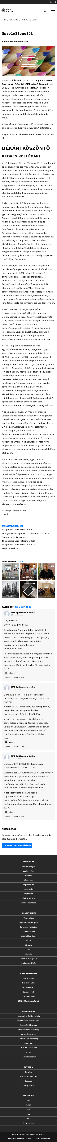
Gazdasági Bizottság (28, 1025)
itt (40, 128)
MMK (28, 1119)
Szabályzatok (28, 992)
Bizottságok (28, 978)
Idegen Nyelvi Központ (28, 922)
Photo (12, 673)
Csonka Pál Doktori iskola (28, 1016)
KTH (28, 950)
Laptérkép (28, 894)
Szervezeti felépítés (28, 1076)
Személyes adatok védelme (19, 1139)
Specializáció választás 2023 (20, 529)
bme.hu (28, 1072)
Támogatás (28, 880)
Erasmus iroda (28, 931)
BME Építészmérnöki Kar (23, 612)
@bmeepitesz (24, 561)
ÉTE (28, 1114)
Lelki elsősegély (28, 1057)
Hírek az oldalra (28, 898)
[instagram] (55, 2)
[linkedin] (51, 2)
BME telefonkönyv (28, 1048)
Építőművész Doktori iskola (29, 1021)
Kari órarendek (28, 983)
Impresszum (28, 885)
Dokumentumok (28, 996)
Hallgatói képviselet (28, 936)
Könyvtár (28, 945)
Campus (28, 1081)
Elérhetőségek (28, 867)
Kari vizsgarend (28, 987)
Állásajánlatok (28, 1085)
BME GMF (28, 1043)
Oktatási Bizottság (28, 1034)
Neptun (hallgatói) (28, 959)
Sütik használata (43, 1139)
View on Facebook (11, 677)
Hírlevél (28, 876)
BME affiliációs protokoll (28, 1001)
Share (23, 677)
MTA (28, 1110)
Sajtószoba (28, 889)
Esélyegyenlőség (28, 963)
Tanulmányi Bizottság (28, 1039)
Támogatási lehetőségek (17, 845)
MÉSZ (28, 1105)
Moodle (28, 954)
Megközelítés (28, 871)
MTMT (28, 1052)
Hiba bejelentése (28, 903)
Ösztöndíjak (28, 918)
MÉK (29, 1101)
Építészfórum (28, 1123)
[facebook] (48, 2)
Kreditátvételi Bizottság (28, 1030)
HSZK (28, 941)
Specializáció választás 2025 (20, 541)
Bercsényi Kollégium (28, 927)
